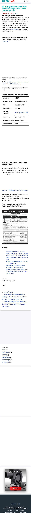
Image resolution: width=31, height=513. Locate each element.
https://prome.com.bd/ (21, 112)
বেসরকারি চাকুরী (8, 292)
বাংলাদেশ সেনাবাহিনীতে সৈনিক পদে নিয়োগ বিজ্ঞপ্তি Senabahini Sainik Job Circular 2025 (17, 257)
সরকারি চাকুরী (5, 362)
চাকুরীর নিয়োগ (14, 29)
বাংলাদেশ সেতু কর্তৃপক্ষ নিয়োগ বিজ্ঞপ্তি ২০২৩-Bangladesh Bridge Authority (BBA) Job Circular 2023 (14, 304)
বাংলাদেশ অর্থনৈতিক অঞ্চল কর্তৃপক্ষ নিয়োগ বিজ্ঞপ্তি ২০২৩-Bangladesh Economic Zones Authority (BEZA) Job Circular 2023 (14, 297)
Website (5, 41)
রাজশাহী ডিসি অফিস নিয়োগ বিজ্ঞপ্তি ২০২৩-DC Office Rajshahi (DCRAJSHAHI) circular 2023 (17, 271)
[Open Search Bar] (24, 1)
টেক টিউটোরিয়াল (6, 352)
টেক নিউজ (4, 355)
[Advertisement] (15, 60)
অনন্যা (3, 350)
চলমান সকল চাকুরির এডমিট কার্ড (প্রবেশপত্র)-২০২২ (15, 190)
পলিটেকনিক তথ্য (6, 357)
